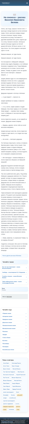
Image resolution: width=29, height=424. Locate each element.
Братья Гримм (6, 368)
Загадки (5, 334)
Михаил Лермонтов (16, 377)
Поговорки (5, 346)
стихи (18, 409)
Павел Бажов (6, 383)
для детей (19, 395)
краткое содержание (8, 403)
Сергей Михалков (16, 386)
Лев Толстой (6, 377)
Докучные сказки (7, 322)
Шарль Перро (6, 389)
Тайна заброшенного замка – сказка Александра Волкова (12, 282)
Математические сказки (9, 328)
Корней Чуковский (20, 374)
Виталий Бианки (17, 368)
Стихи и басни (6, 337)
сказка (4, 409)
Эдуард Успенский (16, 389)
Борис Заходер (15, 366)
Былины (5, 340)
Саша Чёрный (6, 386)
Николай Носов (18, 380)
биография (5, 395)
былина (13, 395)
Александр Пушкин (16, 363)
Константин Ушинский (8, 374)
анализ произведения (8, 392)
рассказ (9, 296)
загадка (5, 397)
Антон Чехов (6, 366)
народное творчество (8, 406)
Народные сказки (7, 319)
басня (17, 392)
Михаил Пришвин (7, 380)
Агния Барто (6, 363)
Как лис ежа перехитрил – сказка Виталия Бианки (11, 267)
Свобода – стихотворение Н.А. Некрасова (13, 272)
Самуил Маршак (16, 383)
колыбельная (12, 397)
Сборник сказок (7, 313)
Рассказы (5, 331)
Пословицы (6, 343)
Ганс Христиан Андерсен (9, 371)
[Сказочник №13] (6, 3)
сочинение (11, 409)
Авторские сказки (7, 316)
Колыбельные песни (8, 349)
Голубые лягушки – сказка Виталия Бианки (12, 277)
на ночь (17, 403)
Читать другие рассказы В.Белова (11, 255)
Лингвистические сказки (9, 325)
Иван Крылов (21, 371)
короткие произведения (9, 400)
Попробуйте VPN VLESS (7, 421)
